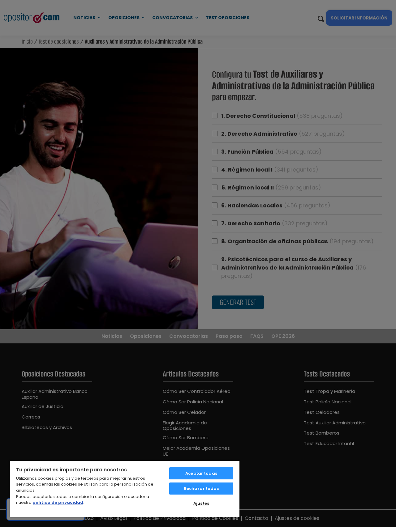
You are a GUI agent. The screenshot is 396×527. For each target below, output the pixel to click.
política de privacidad (57, 502)
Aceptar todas (201, 473)
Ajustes (201, 503)
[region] (124, 488)
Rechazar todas (201, 488)
